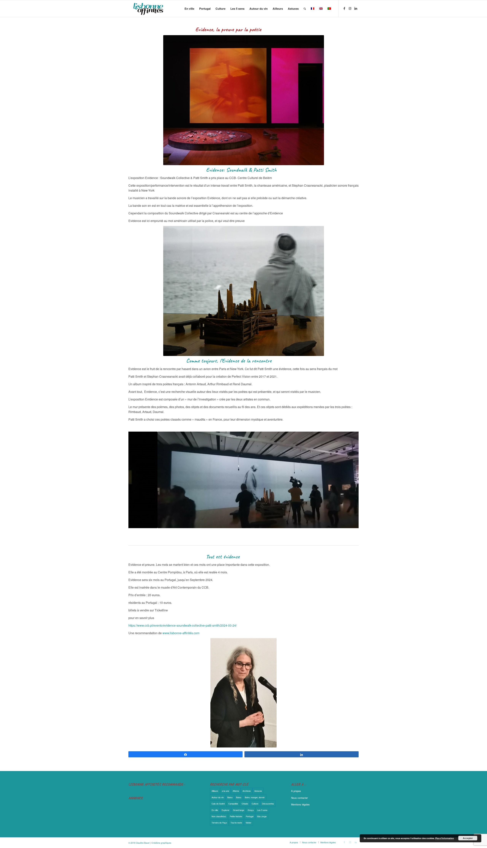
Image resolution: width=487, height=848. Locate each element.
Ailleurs (215, 790)
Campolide (233, 803)
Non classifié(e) (219, 816)
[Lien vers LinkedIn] (356, 8)
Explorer (225, 810)
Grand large (238, 810)
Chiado (245, 803)
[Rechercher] (304, 8)
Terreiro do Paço (219, 822)
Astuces (258, 790)
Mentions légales (300, 804)
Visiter (248, 822)
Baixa (229, 797)
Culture (255, 803)
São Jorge (262, 816)
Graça (251, 810)
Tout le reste (236, 822)
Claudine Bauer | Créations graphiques (153, 842)
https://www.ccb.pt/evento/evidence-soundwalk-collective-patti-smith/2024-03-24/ (182, 625)
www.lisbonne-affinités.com (180, 633)
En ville (215, 810)
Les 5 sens (262, 810)
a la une (225, 790)
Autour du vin (218, 797)
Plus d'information (444, 838)
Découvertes (268, 803)
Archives (247, 790)
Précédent (137, 480)
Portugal (249, 816)
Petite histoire (236, 816)
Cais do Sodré (218, 803)
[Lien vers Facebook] (344, 8)
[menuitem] (189, 8)
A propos (296, 791)
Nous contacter (299, 798)
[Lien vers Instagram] (350, 8)
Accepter (468, 838)
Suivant (350, 480)
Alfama (236, 790)
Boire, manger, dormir (255, 797)
